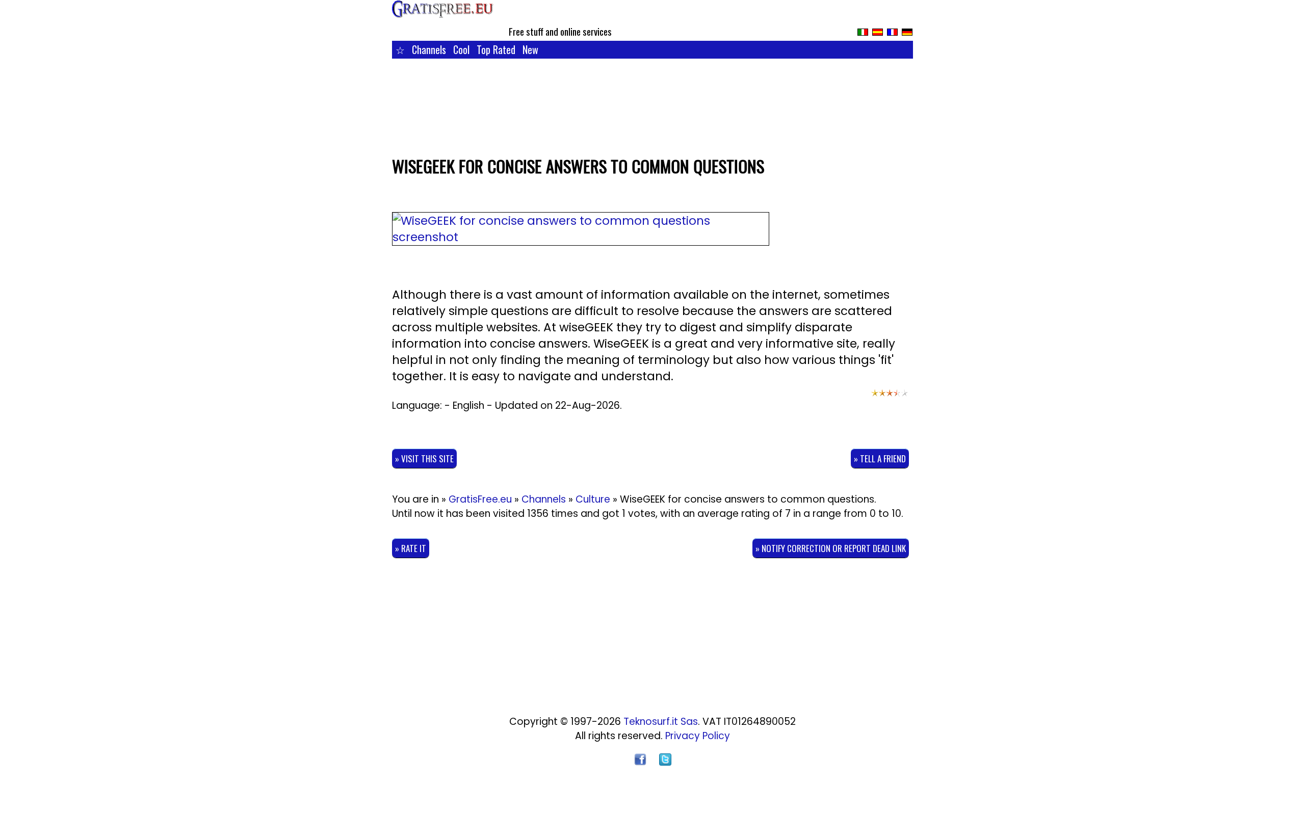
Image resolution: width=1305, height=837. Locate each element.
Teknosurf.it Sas (660, 721)
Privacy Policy (697, 736)
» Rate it (410, 548)
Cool (461, 49)
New (530, 49)
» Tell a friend (880, 458)
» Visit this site (424, 458)
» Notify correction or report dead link (830, 548)
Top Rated (496, 49)
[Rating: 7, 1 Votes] (889, 397)
